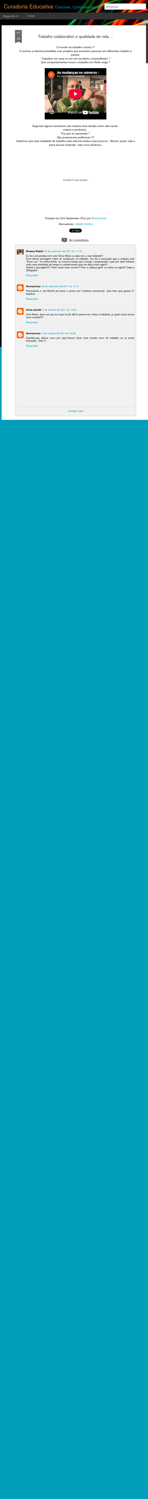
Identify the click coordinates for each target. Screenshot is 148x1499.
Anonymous (99, 218)
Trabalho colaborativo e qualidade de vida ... (75, 36)
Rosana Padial (34, 251)
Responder (32, 275)
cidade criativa (83, 224)
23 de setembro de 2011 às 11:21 (60, 286)
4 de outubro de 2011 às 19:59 (59, 333)
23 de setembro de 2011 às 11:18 (63, 251)
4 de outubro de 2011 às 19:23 (59, 309)
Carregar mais (75, 411)
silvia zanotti (33, 309)
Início (31, 16)
